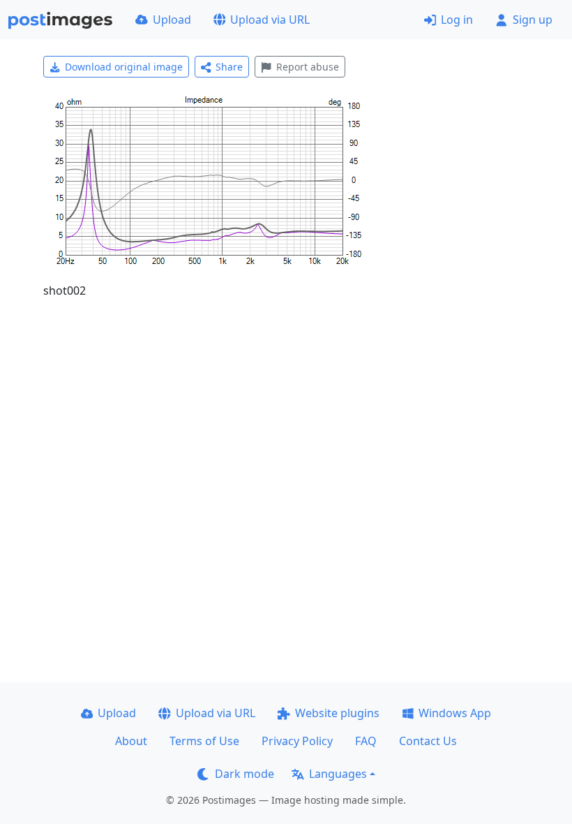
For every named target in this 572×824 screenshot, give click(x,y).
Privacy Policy (297, 741)
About (131, 741)
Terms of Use (204, 741)
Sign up (532, 19)
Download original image (124, 66)
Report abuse (307, 66)
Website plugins (337, 713)
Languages (338, 773)
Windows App (455, 713)
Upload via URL (270, 19)
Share (229, 66)
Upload (172, 19)
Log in (457, 19)
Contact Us (428, 741)
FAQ (366, 741)
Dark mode (244, 773)
